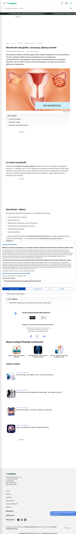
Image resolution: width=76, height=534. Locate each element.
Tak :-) (32, 318)
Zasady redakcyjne (12, 504)
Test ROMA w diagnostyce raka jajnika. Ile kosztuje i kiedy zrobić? (30, 303)
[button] (4, 3)
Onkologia (20, 43)
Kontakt (8, 494)
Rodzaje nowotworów (30, 43)
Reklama (8, 507)
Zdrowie (14, 43)
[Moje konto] (71, 3)
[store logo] (11, 3)
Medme (7, 43)
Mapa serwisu (10, 501)
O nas (7, 491)
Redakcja (9, 497)
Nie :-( (43, 318)
